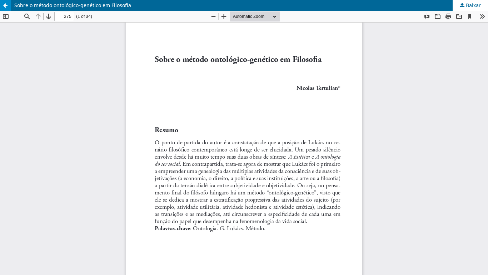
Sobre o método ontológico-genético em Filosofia (72, 5)
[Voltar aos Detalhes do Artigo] (5, 5)
